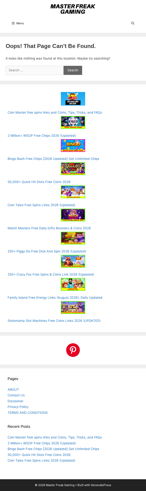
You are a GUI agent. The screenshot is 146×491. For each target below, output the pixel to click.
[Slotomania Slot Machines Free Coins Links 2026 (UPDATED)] (73, 308)
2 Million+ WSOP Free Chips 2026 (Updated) (42, 135)
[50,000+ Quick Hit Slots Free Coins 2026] (73, 169)
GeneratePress (101, 485)
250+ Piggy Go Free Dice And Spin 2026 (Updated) (47, 251)
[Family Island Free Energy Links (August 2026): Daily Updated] (73, 285)
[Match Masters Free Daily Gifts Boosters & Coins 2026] (73, 216)
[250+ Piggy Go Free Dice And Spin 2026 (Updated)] (73, 239)
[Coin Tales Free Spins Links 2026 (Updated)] (73, 192)
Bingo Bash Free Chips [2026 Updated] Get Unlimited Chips (53, 159)
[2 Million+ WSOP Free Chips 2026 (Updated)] (73, 123)
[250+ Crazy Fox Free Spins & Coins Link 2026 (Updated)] (73, 262)
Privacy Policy (18, 407)
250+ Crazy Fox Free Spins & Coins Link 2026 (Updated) (51, 274)
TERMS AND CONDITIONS (28, 413)
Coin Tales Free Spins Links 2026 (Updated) (41, 205)
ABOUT (13, 389)
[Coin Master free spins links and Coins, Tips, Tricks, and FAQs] (73, 99)
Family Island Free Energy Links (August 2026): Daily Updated (55, 297)
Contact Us (16, 395)
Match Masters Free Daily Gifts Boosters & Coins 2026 (49, 228)
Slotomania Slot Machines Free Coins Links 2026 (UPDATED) (54, 321)
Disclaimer (15, 401)
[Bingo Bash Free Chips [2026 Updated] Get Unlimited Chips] (73, 146)
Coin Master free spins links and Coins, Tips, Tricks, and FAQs (55, 112)
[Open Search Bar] (132, 23)
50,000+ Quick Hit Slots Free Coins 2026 (39, 182)
